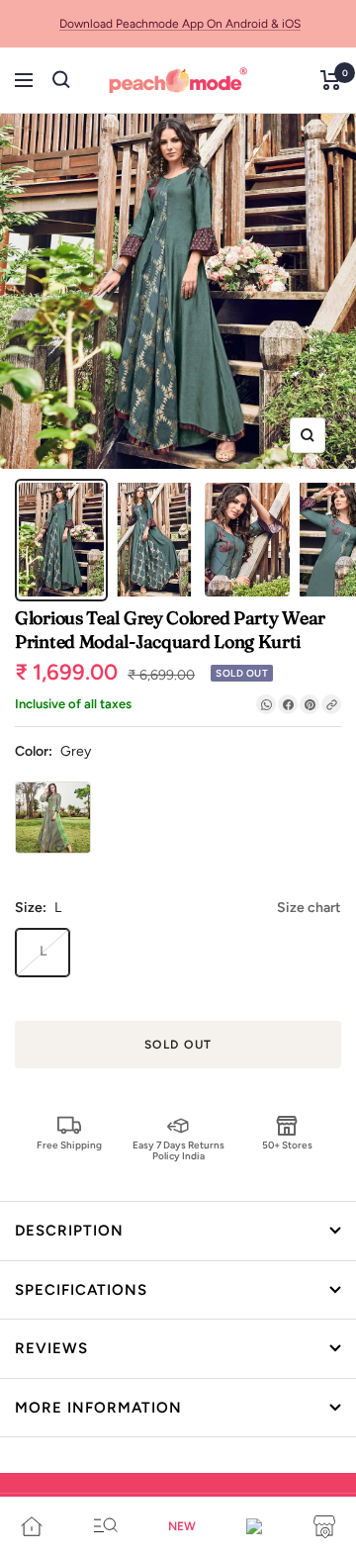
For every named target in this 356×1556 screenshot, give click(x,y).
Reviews (51, 1348)
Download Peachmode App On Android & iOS (180, 24)
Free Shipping (69, 1145)
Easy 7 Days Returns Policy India (178, 1150)
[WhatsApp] (266, 704)
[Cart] (330, 80)
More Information (98, 1408)
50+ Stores (287, 1145)
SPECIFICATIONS (81, 1290)
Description (69, 1230)
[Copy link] (331, 704)
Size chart (309, 907)
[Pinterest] (309, 704)
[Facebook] (288, 704)
